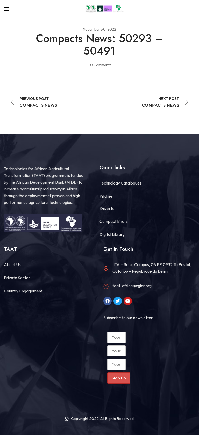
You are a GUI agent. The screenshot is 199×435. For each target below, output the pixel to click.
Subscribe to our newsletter (128, 317)
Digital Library (112, 234)
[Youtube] (128, 301)
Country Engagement (23, 290)
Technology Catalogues (120, 183)
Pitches (106, 196)
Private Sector (17, 277)
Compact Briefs (114, 221)
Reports (107, 208)
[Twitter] (117, 301)
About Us (12, 264)
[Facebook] (107, 301)
